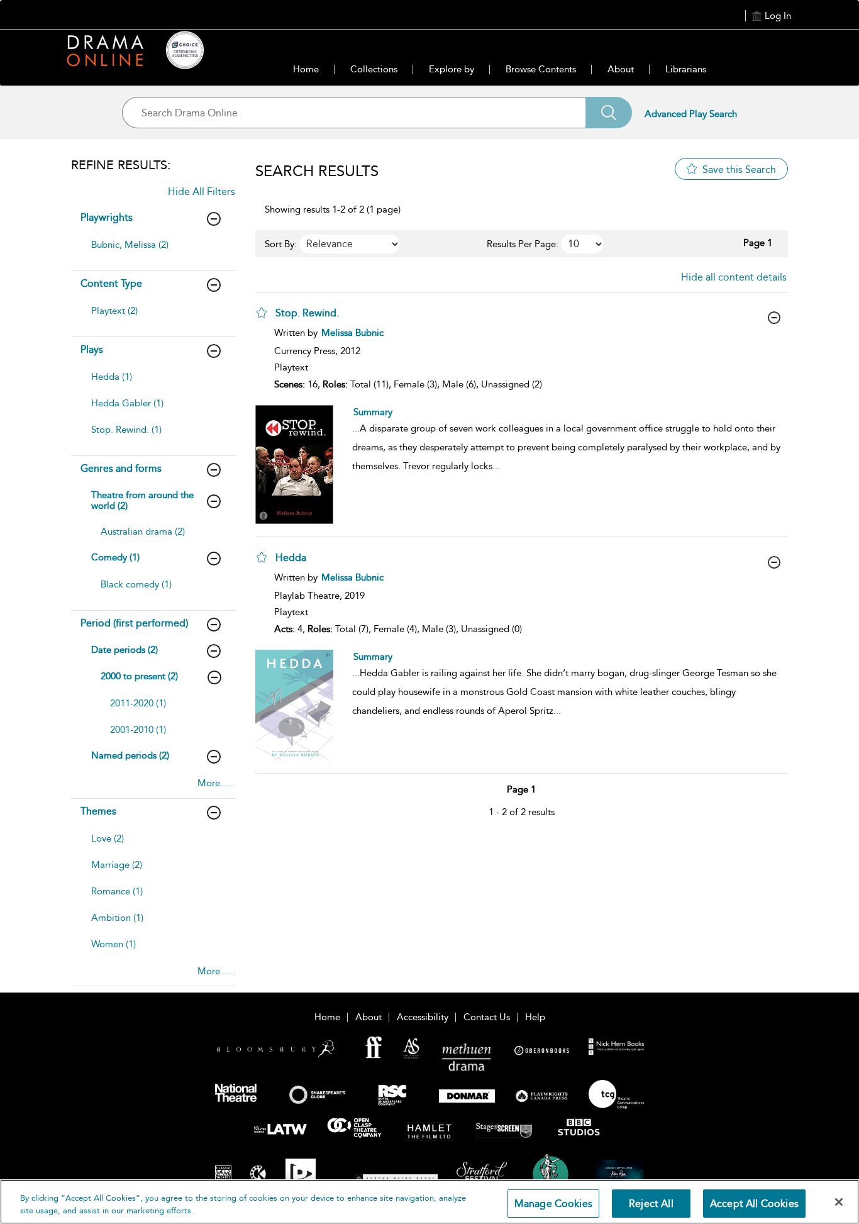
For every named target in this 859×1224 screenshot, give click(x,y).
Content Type (111, 283)
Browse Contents (541, 69)
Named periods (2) (130, 755)
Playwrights (106, 217)
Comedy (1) (115, 557)
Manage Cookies (553, 1204)
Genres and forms (121, 468)
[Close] (839, 1202)
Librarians (685, 69)
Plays (91, 349)
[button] (261, 312)
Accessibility (422, 1017)
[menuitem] (152, 251)
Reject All (651, 1204)
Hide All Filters (201, 192)
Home (306, 69)
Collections (373, 69)
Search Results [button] (317, 171)
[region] (429, 1201)
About (620, 69)
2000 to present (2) (139, 676)
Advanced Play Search (691, 114)
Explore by (451, 69)
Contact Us (486, 1017)
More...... (216, 783)
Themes (98, 811)
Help (535, 1017)
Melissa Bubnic (352, 332)
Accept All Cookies (754, 1204)
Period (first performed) (134, 623)
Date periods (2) (124, 649)
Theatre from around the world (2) (142, 500)
